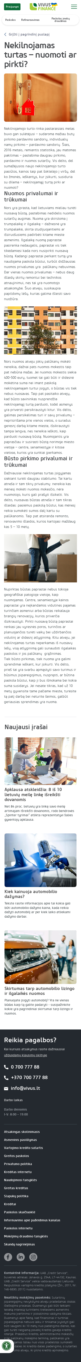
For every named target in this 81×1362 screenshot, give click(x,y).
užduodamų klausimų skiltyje (25, 1055)
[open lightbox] (40, 97)
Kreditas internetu (18, 1172)
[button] (74, 6)
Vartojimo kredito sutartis (23, 1148)
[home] (43, 6)
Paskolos (10, 20)
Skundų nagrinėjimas (19, 1244)
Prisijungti (12, 6)
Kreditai (10, 1204)
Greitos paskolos (16, 1156)
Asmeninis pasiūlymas (20, 1140)
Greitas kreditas (16, 1188)
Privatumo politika (18, 1164)
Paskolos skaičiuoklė (19, 1212)
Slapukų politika (16, 1196)
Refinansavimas (30, 20)
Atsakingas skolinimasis (22, 1132)
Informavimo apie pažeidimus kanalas (32, 1220)
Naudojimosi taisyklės (20, 1180)
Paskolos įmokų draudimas (61, 20)
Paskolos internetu (18, 1228)
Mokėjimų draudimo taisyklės (26, 1236)
